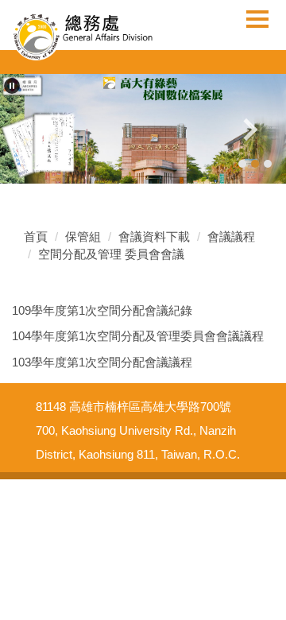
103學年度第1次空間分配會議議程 (102, 362)
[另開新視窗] (143, 129)
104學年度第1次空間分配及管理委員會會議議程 (138, 336)
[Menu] (257, 18)
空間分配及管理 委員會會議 (111, 254)
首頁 (36, 236)
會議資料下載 (154, 236)
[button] (12, 86)
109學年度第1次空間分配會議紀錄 (102, 310)
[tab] (242, 164)
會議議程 (231, 236)
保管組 (83, 236)
